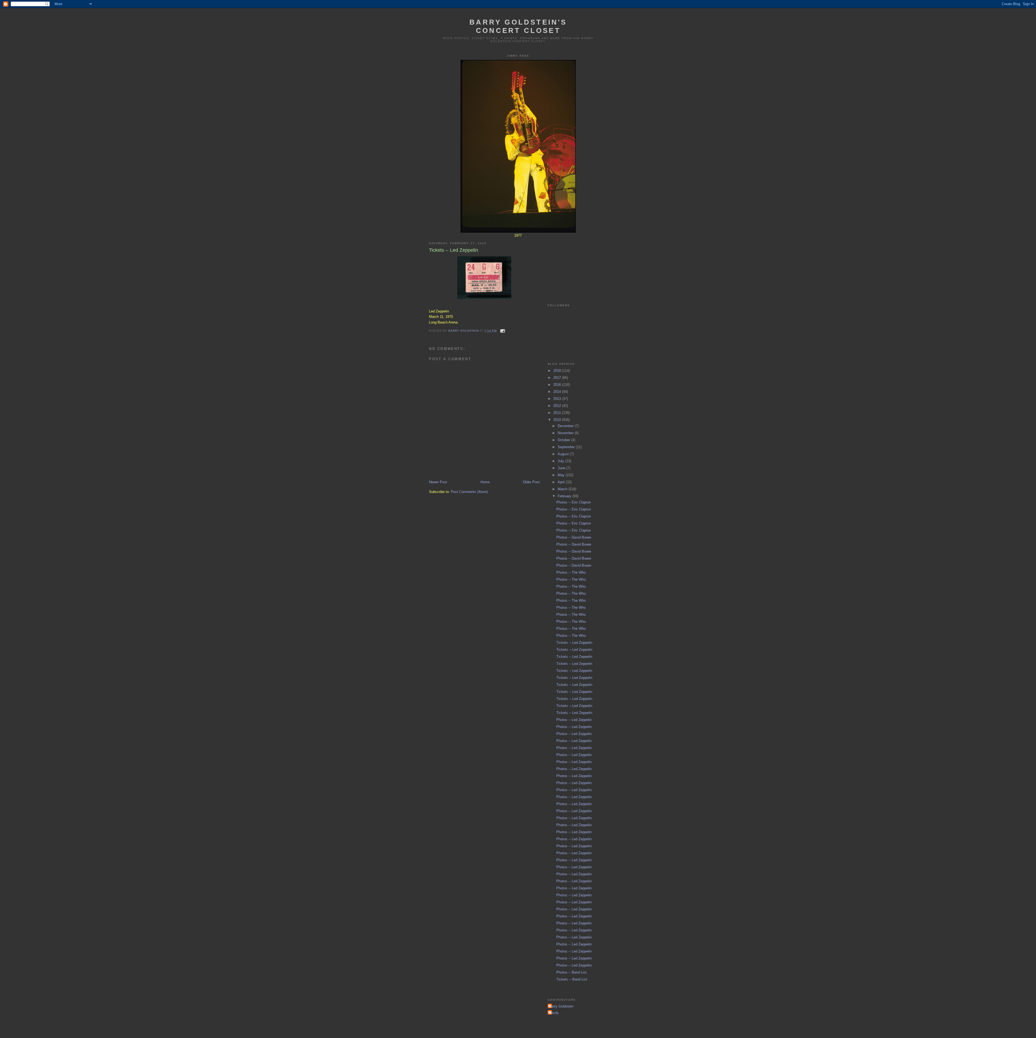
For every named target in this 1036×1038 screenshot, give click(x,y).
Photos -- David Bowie (573, 537)
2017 (557, 378)
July (561, 461)
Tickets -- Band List (571, 979)
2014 (557, 392)
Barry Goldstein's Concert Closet (518, 26)
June (562, 468)
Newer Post (438, 482)
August (564, 454)
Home (485, 482)
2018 (557, 371)
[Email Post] (502, 330)
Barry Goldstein (561, 1006)
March (563, 489)
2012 (557, 406)
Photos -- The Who (571, 572)
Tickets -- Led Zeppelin (574, 643)
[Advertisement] (575, 264)
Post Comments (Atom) (469, 492)
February (565, 496)
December (566, 426)
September (567, 447)
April (562, 482)
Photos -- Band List (571, 972)
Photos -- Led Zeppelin (574, 720)
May (561, 475)
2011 (557, 413)
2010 (557, 420)
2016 (557, 385)
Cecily (554, 1013)
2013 (557, 399)
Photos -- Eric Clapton (573, 502)
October (564, 440)
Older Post (531, 482)
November (566, 433)
